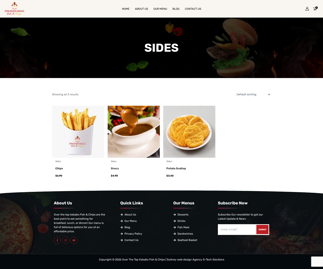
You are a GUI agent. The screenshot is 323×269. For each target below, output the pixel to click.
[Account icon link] (307, 9)
